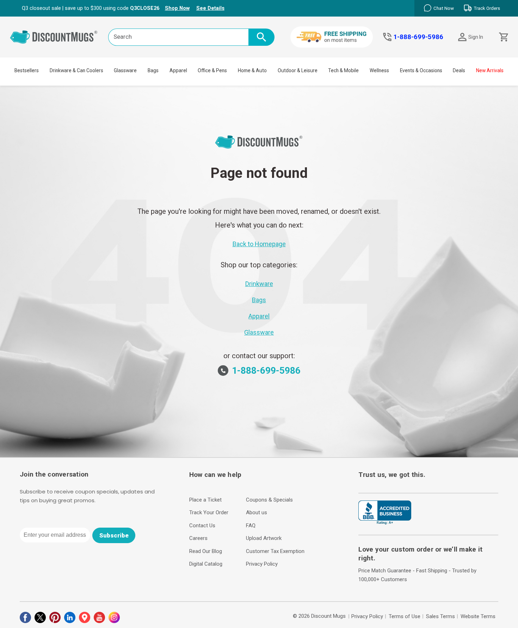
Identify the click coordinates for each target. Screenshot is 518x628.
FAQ (250, 525)
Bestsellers (26, 70)
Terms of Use (404, 616)
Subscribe (114, 535)
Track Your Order (208, 512)
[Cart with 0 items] (503, 37)
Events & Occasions (421, 70)
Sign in (475, 37)
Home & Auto (252, 70)
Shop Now (177, 8)
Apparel (178, 70)
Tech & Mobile (343, 70)
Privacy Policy (262, 564)
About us (256, 512)
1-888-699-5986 (418, 37)
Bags (153, 70)
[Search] (261, 37)
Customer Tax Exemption (275, 551)
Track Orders (487, 8)
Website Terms (478, 616)
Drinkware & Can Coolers (76, 70)
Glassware (125, 70)
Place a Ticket (205, 500)
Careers (198, 538)
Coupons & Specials (269, 500)
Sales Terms (440, 616)
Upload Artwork (264, 538)
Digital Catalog (205, 564)
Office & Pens (212, 70)
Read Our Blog (205, 551)
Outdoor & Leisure (297, 70)
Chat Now (443, 8)
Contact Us (202, 525)
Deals (459, 70)
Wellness (379, 70)
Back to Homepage (259, 244)
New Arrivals (490, 70)
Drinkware (259, 283)
